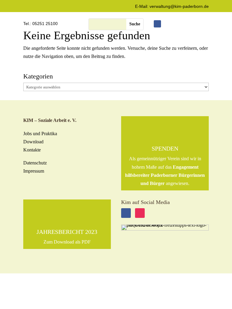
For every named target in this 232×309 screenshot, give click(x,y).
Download (33, 141)
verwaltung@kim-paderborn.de (179, 6)
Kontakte (32, 149)
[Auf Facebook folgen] (157, 23)
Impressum (33, 171)
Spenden (165, 148)
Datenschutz (35, 162)
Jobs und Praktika (40, 133)
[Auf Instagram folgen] (140, 213)
